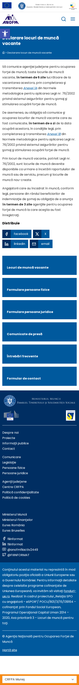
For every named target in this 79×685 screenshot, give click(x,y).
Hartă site (9, 650)
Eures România (13, 525)
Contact (8, 448)
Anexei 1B (54, 134)
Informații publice (15, 443)
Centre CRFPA (13, 487)
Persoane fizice (13, 468)
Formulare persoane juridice (30, 312)
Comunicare (11, 457)
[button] (5, 34)
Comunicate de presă (24, 334)
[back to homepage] (3, 52)
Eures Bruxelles (13, 530)
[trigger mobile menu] (73, 19)
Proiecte (8, 438)
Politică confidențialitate (20, 492)
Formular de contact (24, 378)
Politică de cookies (16, 497)
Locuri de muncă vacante (28, 267)
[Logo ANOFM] (10, 19)
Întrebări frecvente (22, 356)
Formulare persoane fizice (28, 290)
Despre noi (10, 432)
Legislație (9, 462)
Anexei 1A (30, 88)
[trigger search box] (63, 19)
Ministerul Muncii (14, 514)
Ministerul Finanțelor (17, 520)
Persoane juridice (15, 473)
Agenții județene (14, 481)
